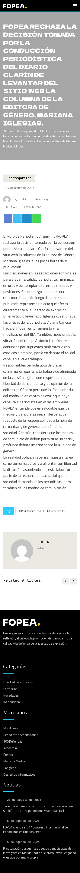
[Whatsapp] (37, 218)
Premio (8, 754)
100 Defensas (13, 741)
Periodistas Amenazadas (20, 734)
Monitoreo (10, 728)
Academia (10, 748)
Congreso (9, 767)
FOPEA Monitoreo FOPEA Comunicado (41, 511)
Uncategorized (26, 131)
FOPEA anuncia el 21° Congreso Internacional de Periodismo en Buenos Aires (35, 829)
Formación (10, 688)
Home (10, 131)
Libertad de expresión (18, 682)
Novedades (11, 695)
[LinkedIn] (27, 218)
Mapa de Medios (14, 761)
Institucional (11, 702)
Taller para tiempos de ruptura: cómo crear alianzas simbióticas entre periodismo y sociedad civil (38, 808)
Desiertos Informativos (19, 774)
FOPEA (43, 542)
